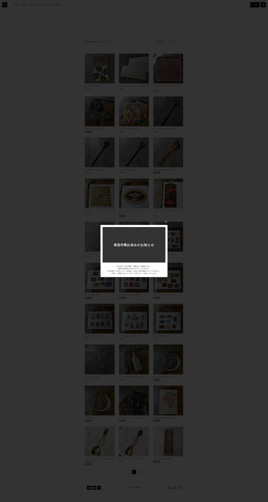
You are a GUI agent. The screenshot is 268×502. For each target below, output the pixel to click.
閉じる (166, 222)
